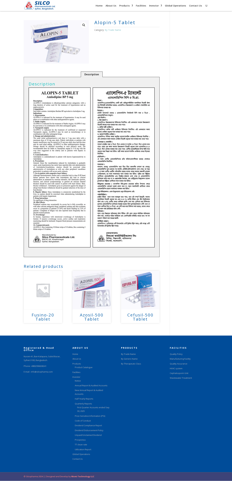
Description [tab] (91, 74)
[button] (84, 25)
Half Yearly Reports (84, 398)
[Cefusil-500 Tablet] (140, 290)
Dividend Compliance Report (88, 425)
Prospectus (80, 439)
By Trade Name (113, 29)
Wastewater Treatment (181, 377)
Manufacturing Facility (180, 358)
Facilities (141, 5)
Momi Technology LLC (82, 476)
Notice (78, 380)
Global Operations (175, 5)
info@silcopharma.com (42, 371)
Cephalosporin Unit (179, 373)
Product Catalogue (83, 367)
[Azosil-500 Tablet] (91, 290)
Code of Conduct (83, 420)
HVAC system (176, 368)
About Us (111, 5)
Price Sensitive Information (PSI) (90, 416)
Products (124, 5)
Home (99, 5)
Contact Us (195, 5)
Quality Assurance (178, 363)
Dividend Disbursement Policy (89, 430)
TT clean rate (81, 444)
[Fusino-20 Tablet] (43, 290)
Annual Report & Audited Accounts (91, 385)
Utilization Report (83, 449)
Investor (154, 5)
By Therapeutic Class (131, 363)
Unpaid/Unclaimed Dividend (88, 435)
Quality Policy (176, 354)
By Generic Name (129, 358)
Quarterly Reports (83, 403)
